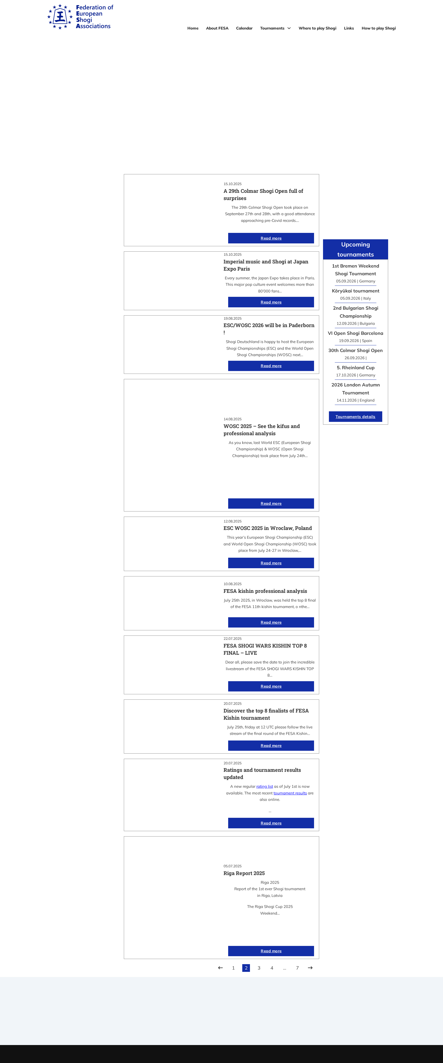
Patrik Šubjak (239, 1053)
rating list (264, 786)
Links (349, 28)
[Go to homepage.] (80, 18)
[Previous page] (220, 968)
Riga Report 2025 (244, 873)
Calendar (244, 28)
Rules (221, 1026)
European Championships (317, 1019)
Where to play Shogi (317, 28)
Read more (271, 238)
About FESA (217, 28)
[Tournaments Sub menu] (289, 28)
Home (192, 28)
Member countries (221, 1019)
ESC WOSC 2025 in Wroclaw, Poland (268, 528)
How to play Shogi (379, 28)
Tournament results (317, 1013)
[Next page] (310, 968)
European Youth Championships (317, 1026)
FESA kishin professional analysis (265, 590)
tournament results (290, 793)
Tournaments (272, 28)
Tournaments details (356, 416)
